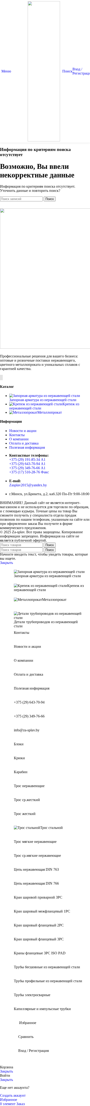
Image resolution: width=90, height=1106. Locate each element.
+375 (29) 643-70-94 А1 (27, 464)
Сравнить (25, 1037)
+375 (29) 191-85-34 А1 (27, 459)
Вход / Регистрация (33, 1051)
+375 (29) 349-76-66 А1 (27, 468)
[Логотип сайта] (44, 140)
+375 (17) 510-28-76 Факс (29, 472)
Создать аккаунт (13, 1095)
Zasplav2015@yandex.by (28, 485)
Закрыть (6, 563)
